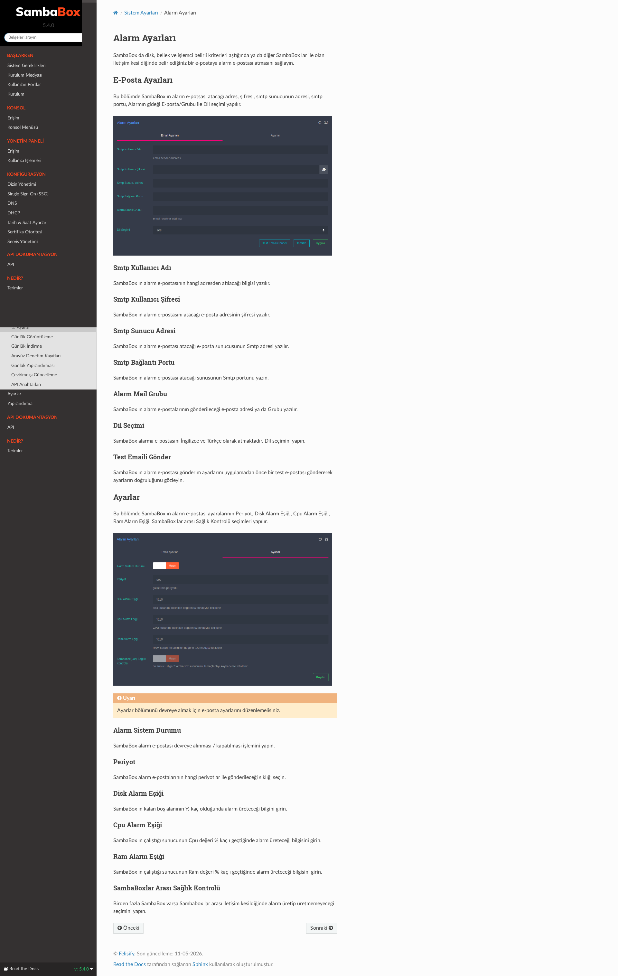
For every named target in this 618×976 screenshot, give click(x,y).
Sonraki (319, 928)
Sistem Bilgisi (24, 261)
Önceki (130, 928)
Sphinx (200, 964)
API (10, 427)
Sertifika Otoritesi (24, 232)
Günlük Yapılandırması (32, 365)
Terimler (15, 450)
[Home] (115, 12)
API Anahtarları (26, 384)
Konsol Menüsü (22, 127)
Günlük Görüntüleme (32, 336)
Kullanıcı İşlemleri (24, 160)
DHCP (13, 213)
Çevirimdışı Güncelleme (34, 374)
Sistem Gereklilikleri (26, 65)
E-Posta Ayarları (31, 318)
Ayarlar (23, 327)
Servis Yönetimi (22, 241)
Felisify (126, 953)
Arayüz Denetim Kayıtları (36, 355)
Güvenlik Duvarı (27, 289)
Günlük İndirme (26, 346)
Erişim (13, 118)
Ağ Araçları (22, 280)
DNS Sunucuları (27, 270)
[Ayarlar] (222, 612)
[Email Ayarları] (222, 189)
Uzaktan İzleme (26, 299)
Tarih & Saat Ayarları (27, 222)
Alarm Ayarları (25, 308)
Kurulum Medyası (24, 75)
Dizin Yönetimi (21, 184)
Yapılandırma (20, 403)
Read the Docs (129, 964)
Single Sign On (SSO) (28, 194)
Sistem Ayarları (22, 251)
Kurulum (15, 94)
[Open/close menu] (3, 251)
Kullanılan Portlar (24, 84)
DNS (12, 203)
